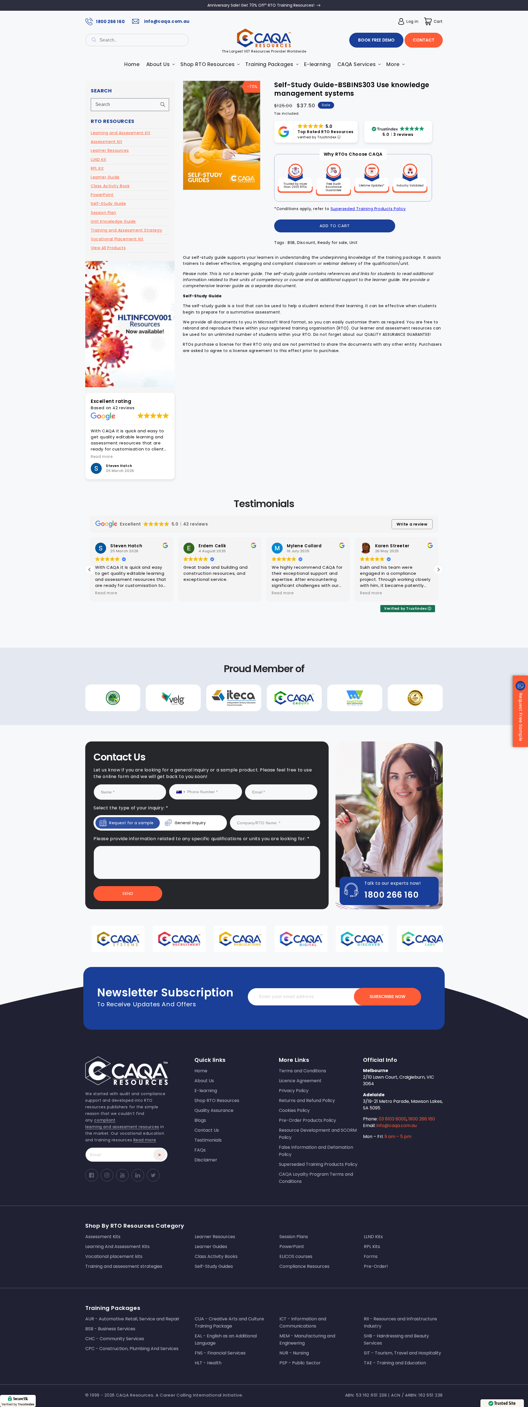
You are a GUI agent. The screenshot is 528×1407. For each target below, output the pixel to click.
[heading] (208, 680)
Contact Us (208, 753)
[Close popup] (368, 643)
